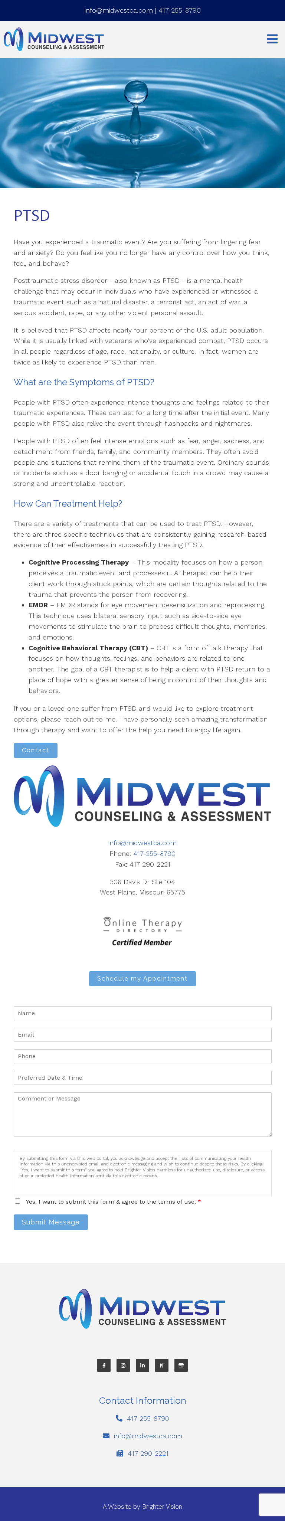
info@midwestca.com (119, 10)
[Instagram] (123, 1365)
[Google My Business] (181, 1365)
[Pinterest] (161, 1365)
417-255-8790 (179, 10)
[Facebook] (104, 1365)
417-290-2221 (148, 1453)
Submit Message (51, 1222)
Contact (35, 750)
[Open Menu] (272, 39)
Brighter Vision (162, 1506)
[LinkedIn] (142, 1365)
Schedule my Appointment (142, 978)
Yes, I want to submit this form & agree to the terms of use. (113, 1201)
